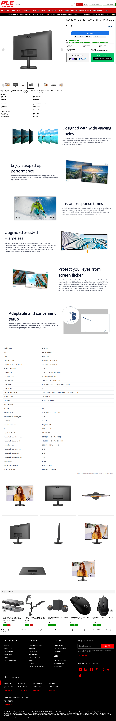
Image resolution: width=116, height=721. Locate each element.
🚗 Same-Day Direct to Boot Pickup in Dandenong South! (54, 14)
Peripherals (74, 10)
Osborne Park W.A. (38, 683)
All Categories (5, 10)
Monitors (67, 10)
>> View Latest (83, 655)
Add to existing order (100, 36)
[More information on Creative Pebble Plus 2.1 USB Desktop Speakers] (58, 605)
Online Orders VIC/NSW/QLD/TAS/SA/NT (16, 698)
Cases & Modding (52, 10)
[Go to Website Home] (7, 7)
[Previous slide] (3, 49)
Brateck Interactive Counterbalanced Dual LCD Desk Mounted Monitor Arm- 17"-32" (35, 619)
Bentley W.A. (7, 683)
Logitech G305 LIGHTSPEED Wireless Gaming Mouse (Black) (80, 618)
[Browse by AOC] (102, 26)
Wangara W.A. (53, 683)
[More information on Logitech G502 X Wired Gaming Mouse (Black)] (103, 605)
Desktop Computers (16, 10)
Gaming (43, 10)
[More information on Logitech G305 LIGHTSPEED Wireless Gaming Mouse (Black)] (80, 605)
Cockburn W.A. (22, 683)
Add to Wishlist (80, 36)
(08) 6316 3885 (37, 687)
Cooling (61, 10)
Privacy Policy (33, 717)
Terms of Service (43, 717)
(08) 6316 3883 (23, 687)
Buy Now (89, 36)
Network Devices (98, 10)
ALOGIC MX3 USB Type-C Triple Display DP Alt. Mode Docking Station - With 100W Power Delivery (13, 619)
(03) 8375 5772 (8, 701)
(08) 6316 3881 (53, 687)
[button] (7, 85)
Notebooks (27, 10)
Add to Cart (90, 33)
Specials (106, 10)
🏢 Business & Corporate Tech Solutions (87, 14)
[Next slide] (62, 49)
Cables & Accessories (85, 10)
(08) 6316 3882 (8, 687)
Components (35, 10)
